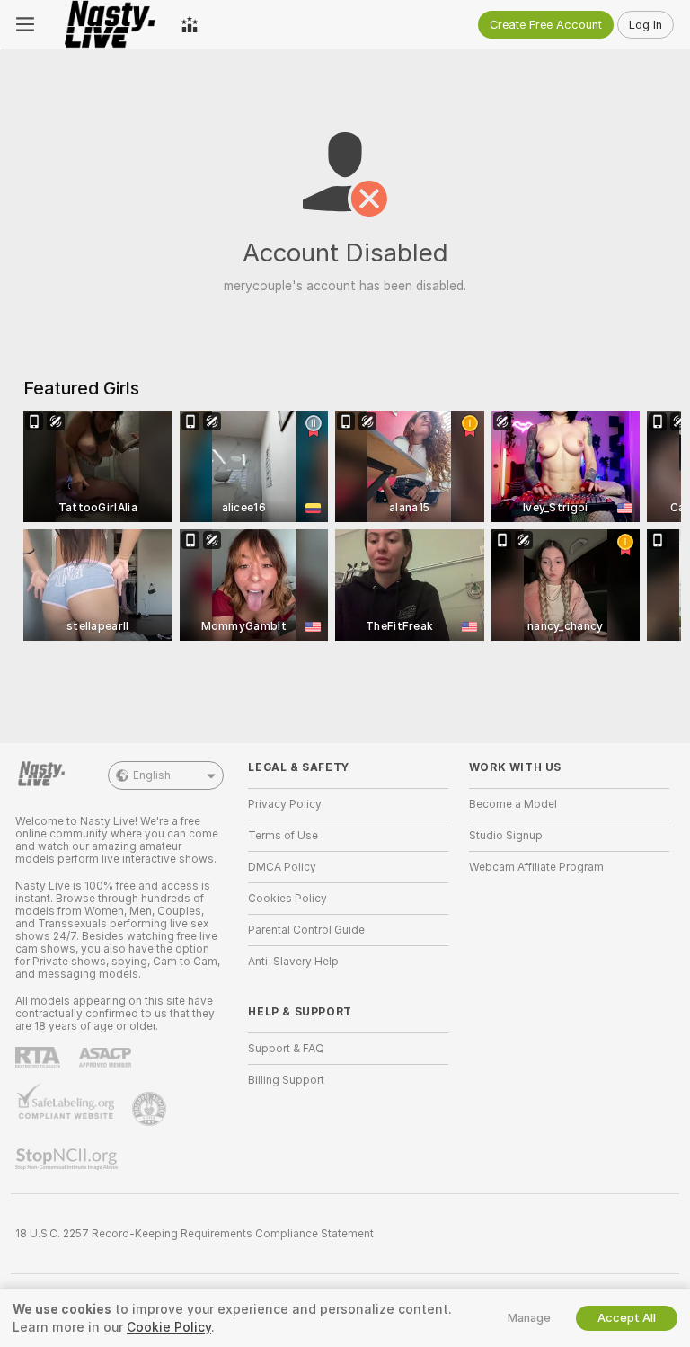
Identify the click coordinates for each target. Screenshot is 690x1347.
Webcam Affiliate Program (536, 867)
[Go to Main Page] (107, 24)
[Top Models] (189, 24)
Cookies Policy (287, 898)
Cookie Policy (169, 1327)
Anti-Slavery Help (293, 961)
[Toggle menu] (25, 24)
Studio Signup (506, 835)
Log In (645, 24)
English (152, 775)
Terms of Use (283, 835)
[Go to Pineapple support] (151, 1109)
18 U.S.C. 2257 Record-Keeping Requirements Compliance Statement (194, 1233)
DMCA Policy (282, 867)
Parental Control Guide (306, 930)
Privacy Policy (285, 804)
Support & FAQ (286, 1048)
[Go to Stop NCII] (68, 1159)
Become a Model (513, 804)
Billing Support (286, 1080)
